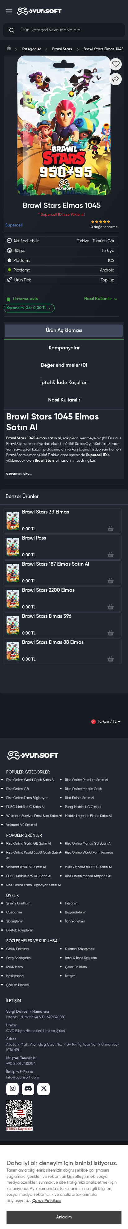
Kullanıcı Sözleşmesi (79, 949)
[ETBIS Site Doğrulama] (19, 1115)
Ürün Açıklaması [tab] (64, 330)
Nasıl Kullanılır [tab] (64, 400)
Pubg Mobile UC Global (83, 807)
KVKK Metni (14, 967)
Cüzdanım (14, 912)
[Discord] (28, 1089)
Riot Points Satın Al (79, 798)
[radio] (92, 221)
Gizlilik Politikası (17, 949)
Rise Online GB (17, 789)
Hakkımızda (15, 976)
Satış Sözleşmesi (18, 958)
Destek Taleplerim (19, 930)
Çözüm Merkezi (17, 985)
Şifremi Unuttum (18, 903)
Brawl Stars (62, 49)
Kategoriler (31, 49)
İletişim (70, 976)
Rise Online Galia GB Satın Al (28, 843)
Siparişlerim (14, 921)
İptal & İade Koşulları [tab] (64, 382)
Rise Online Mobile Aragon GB (88, 876)
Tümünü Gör (103, 241)
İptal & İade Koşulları (81, 958)
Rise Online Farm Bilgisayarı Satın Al (33, 885)
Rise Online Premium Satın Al (86, 780)
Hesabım (71, 903)
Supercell (14, 225)
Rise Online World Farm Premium (89, 852)
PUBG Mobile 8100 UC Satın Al (88, 867)
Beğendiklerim (75, 912)
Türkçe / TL (107, 722)
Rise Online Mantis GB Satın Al (88, 843)
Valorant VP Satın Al (21, 825)
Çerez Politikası (76, 967)
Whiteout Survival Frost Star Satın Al (34, 816)
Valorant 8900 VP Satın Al (26, 867)
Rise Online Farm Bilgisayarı (27, 798)
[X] (43, 1089)
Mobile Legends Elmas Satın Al (88, 816)
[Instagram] (12, 1089)
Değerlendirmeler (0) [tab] (64, 365)
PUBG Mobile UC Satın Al (25, 807)
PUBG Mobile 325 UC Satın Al (28, 876)
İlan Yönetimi (75, 921)
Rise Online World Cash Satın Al (30, 780)
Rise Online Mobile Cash (83, 789)
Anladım (64, 1217)
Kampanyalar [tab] (64, 348)
